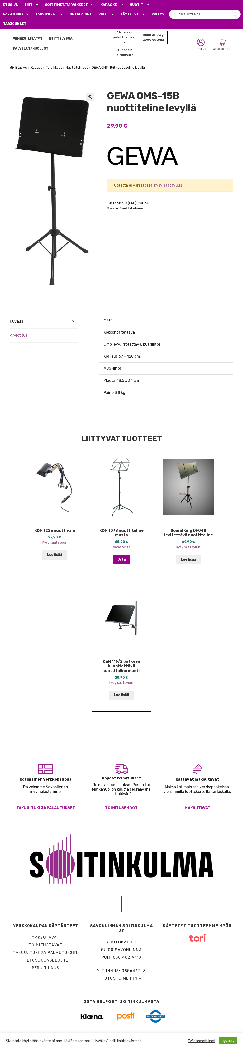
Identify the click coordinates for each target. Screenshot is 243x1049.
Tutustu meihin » (121, 978)
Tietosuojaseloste (45, 960)
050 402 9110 (127, 957)
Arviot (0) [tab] (18, 335)
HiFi (28, 5)
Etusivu (10, 5)
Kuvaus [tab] (16, 321)
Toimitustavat (45, 945)
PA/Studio (13, 14)
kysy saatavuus (168, 185)
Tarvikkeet (46, 14)
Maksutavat (197, 808)
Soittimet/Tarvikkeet (66, 5)
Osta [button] (121, 559)
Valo (103, 14)
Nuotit (136, 5)
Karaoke (108, 5)
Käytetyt (129, 14)
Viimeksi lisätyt (27, 39)
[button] (90, 97)
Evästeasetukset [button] (201, 1041)
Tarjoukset (14, 24)
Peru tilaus (46, 968)
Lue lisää (54, 555)
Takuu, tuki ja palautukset (45, 808)
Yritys (157, 14)
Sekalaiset (81, 14)
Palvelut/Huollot (30, 49)
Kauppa (36, 68)
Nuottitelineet (77, 68)
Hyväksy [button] (228, 1041)
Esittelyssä (61, 39)
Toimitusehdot (121, 808)
